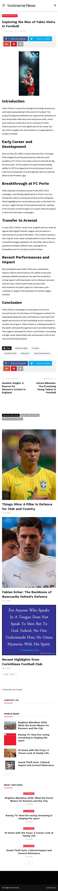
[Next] (11, 774)
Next (13, 674)
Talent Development (42, 353)
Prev (6, 674)
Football (35, 348)
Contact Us (51, 888)
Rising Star (25, 353)
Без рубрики (29, 793)
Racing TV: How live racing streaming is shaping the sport (33, 737)
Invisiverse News (21, 5)
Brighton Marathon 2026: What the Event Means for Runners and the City (33, 725)
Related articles (11, 415)
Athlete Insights (21, 348)
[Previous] (6, 774)
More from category (12, 419)
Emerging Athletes (10, 16)
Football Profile (10, 353)
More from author (29, 415)
